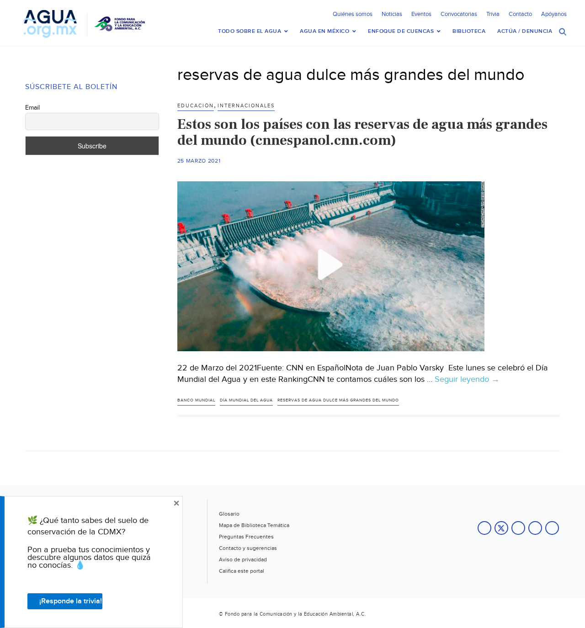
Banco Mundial (196, 400)
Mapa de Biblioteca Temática (254, 525)
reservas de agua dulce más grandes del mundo (338, 400)
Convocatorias (459, 14)
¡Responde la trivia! (70, 601)
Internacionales (246, 106)
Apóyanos (554, 14)
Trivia (493, 14)
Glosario (229, 514)
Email (32, 107)
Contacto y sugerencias (248, 548)
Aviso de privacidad (243, 559)
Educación (195, 106)
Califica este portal (241, 571)
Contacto (520, 14)
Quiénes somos (352, 14)
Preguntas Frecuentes (246, 536)
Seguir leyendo (467, 380)
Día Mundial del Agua (246, 400)
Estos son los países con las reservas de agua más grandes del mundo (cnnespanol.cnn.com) (362, 132)
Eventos (421, 14)
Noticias (392, 14)
